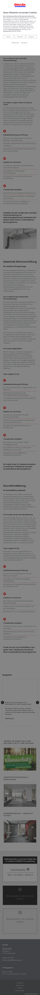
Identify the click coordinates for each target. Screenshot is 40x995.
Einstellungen (20, 36)
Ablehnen (8, 36)
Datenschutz (15, 43)
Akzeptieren (31, 36)
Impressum (24, 43)
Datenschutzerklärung (14, 29)
